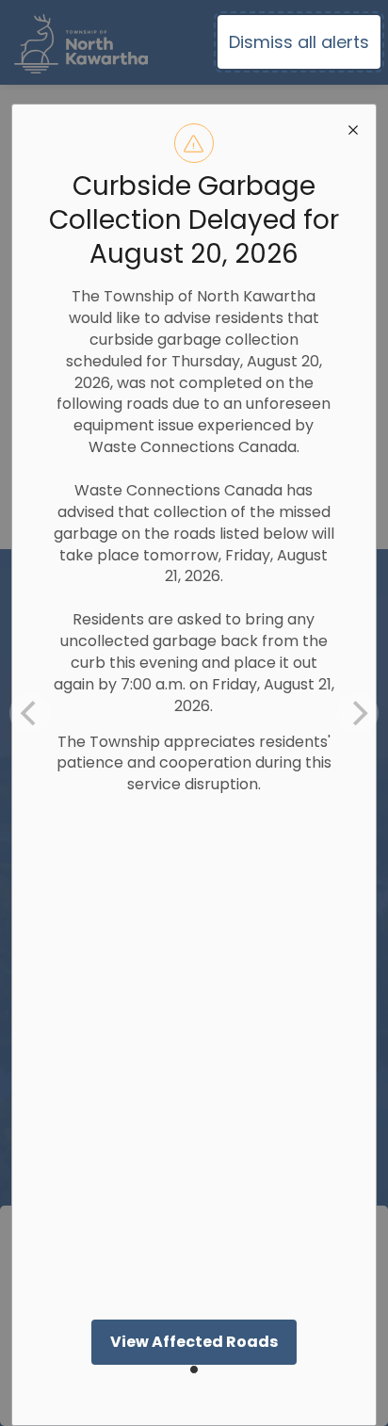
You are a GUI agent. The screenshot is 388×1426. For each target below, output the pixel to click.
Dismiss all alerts (299, 42)
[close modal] (353, 127)
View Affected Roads (194, 1342)
